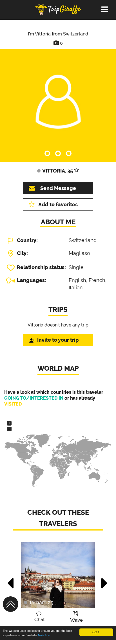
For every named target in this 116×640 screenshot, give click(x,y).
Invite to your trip (58, 340)
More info (44, 635)
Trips (58, 309)
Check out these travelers (58, 518)
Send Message (58, 188)
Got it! (96, 632)
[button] (11, 580)
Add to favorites (58, 204)
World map (58, 368)
